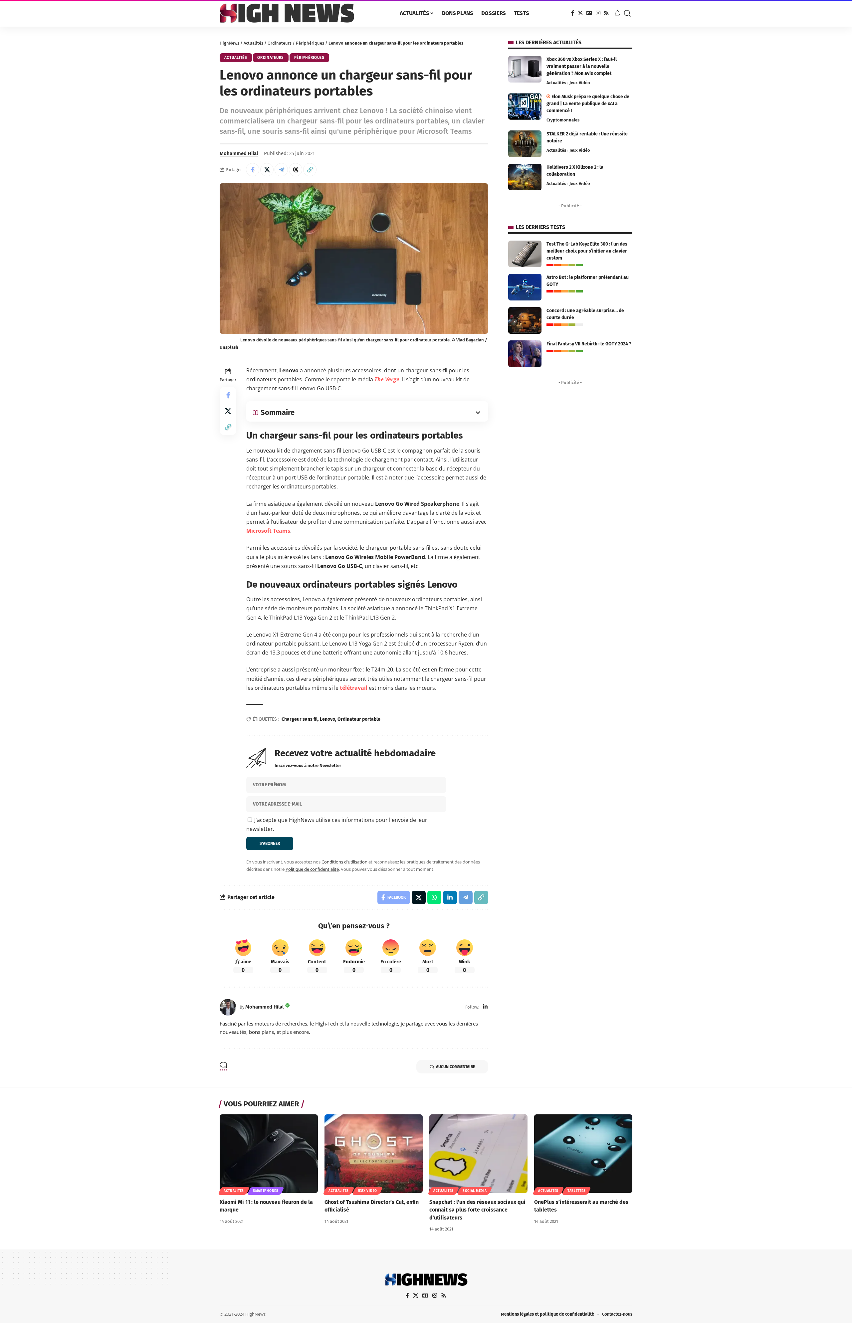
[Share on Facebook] (252, 169)
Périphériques (310, 43)
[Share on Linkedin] (450, 897)
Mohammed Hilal (239, 153)
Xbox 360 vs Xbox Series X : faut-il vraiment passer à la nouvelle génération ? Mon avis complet (581, 66)
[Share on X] (267, 169)
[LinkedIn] (485, 1007)
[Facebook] (572, 13)
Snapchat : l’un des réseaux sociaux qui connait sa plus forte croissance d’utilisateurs (477, 1210)
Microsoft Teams (268, 530)
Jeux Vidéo (579, 82)
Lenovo (327, 719)
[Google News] (589, 13)
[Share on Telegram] (281, 169)
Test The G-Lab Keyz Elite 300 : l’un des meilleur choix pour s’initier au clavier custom (586, 251)
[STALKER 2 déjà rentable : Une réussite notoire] (524, 143)
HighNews (229, 43)
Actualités (253, 43)
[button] (627, 13)
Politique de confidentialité (312, 869)
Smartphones (266, 1191)
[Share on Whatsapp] (434, 897)
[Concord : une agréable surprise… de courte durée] (524, 320)
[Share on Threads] (295, 169)
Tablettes (576, 1191)
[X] (580, 13)
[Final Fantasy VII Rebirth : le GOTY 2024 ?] (524, 353)
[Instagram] (598, 13)
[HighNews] (287, 13)
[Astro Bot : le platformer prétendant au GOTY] (524, 287)
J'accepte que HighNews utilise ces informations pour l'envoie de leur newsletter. (336, 824)
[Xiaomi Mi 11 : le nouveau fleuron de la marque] (269, 1153)
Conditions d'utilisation (344, 862)
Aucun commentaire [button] (455, 1066)
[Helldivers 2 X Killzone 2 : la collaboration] (524, 177)
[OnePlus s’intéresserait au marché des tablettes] (583, 1153)
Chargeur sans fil (300, 719)
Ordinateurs (280, 43)
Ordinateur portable (358, 719)
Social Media (475, 1191)
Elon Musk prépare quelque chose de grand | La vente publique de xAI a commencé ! (587, 103)
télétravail (353, 687)
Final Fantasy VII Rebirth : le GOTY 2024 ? (588, 344)
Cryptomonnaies (562, 119)
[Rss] (606, 13)
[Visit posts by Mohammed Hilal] (228, 1007)
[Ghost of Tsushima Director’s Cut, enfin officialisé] (373, 1153)
